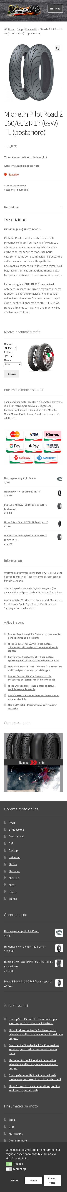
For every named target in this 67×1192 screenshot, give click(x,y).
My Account (16, 1133)
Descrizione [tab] (11, 207)
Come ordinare (18, 1140)
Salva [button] (33, 1180)
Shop (20, 29)
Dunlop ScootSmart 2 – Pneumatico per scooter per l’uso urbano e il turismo (34, 636)
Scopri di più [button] (20, 1158)
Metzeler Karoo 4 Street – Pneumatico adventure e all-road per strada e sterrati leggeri (35, 668)
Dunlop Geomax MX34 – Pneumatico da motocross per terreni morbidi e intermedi (31, 678)
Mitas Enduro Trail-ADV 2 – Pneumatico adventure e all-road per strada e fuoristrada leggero (33, 647)
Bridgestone (16, 829)
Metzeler (14, 871)
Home (11, 29)
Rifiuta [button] (15, 1180)
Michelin (14, 878)
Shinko (13, 898)
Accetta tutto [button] (52, 1180)
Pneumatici (31, 29)
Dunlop (13, 850)
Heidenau (14, 857)
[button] (57, 48)
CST (11, 843)
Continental (16, 836)
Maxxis (13, 864)
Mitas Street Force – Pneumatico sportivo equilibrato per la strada (31, 687)
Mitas (12, 885)
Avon (12, 822)
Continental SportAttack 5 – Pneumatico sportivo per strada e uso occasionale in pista (33, 658)
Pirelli (12, 892)
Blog (12, 1126)
